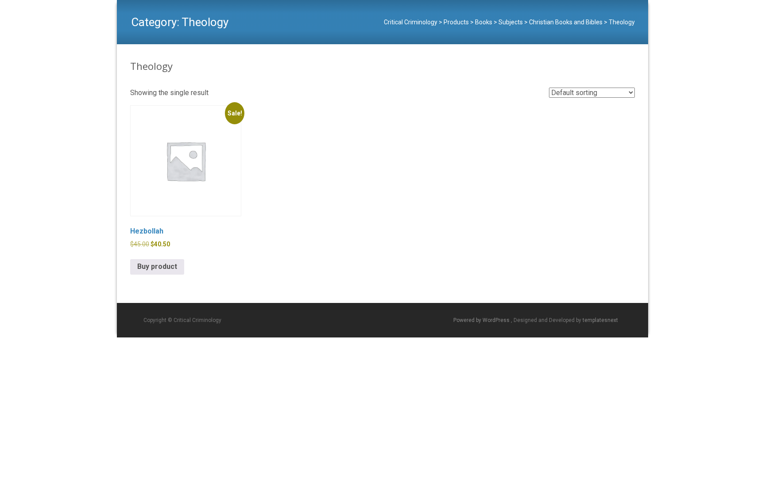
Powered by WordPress (482, 320)
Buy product (157, 266)
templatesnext (600, 320)
